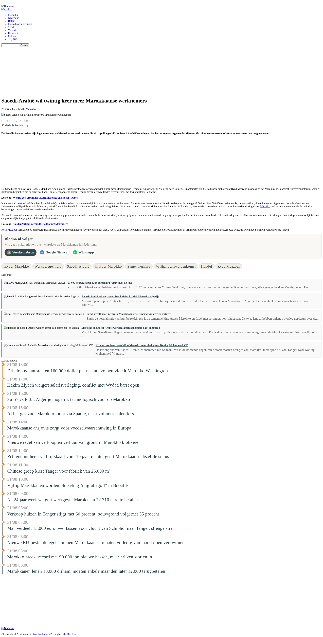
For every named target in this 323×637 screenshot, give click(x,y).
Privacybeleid (57, 634)
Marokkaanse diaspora (20, 24)
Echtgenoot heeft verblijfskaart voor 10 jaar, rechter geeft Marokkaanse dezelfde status (88, 456)
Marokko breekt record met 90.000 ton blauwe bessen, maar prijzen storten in (79, 556)
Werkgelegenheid (47, 266)
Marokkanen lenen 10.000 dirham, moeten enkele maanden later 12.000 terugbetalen (86, 571)
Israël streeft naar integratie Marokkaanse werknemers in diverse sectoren (129, 314)
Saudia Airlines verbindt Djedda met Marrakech (40, 223)
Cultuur (12, 36)
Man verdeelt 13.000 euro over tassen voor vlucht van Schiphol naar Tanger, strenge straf (90, 528)
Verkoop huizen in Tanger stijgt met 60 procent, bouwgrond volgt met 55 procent (83, 514)
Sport (11, 27)
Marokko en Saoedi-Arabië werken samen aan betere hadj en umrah (120, 327)
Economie (13, 33)
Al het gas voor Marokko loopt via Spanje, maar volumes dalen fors (70, 413)
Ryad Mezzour (9, 229)
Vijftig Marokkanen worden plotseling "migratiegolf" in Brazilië (67, 485)
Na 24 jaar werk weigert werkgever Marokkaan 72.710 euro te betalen (72, 499)
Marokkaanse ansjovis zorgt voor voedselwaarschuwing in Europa (69, 428)
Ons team (72, 634)
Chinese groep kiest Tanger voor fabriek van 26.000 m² (58, 471)
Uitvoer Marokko (108, 266)
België (11, 21)
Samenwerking (138, 266)
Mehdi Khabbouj (14, 125)
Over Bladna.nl (40, 634)
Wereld (12, 30)
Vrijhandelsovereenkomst (175, 266)
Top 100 (12, 39)
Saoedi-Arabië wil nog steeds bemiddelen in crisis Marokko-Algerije (120, 296)
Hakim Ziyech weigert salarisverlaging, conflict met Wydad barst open (73, 385)
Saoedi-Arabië (78, 266)
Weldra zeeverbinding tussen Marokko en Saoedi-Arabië (45, 197)
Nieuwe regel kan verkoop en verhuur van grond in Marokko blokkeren (74, 442)
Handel (206, 266)
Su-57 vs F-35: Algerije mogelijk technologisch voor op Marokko (68, 399)
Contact (25, 634)
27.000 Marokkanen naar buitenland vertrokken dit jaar (100, 282)
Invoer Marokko (16, 266)
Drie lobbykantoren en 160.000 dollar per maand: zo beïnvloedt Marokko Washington (87, 370)
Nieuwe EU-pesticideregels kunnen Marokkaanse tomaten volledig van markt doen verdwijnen (96, 542)
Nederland (13, 17)
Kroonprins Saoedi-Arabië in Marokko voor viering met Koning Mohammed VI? (142, 345)
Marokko (13, 14)
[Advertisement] (102, 70)
